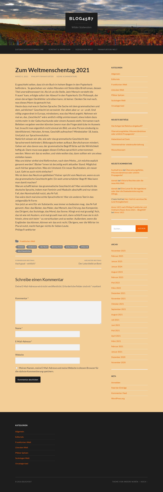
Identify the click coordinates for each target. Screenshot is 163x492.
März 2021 (116, 341)
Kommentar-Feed (119, 393)
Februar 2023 (117, 277)
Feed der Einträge (119, 387)
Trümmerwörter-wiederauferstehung (127, 144)
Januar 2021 (116, 351)
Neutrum (44, 247)
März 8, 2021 (21, 76)
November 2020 (118, 362)
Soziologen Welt (84, 49)
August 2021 (117, 314)
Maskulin (32, 247)
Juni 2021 (115, 325)
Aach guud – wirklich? (25, 262)
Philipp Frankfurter (42, 76)
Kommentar (22, 298)
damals (114, 180)
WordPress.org (118, 398)
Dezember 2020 (118, 357)
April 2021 (116, 336)
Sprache (84, 247)
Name (19, 328)
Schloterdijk (71, 247)
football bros (117, 170)
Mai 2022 (115, 282)
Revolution (57, 247)
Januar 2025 (116, 261)
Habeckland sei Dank (120, 139)
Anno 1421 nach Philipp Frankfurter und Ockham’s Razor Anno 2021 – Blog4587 (129, 208)
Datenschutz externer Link (29, 49)
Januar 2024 (116, 266)
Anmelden (115, 382)
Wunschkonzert (118, 150)
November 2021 (118, 298)
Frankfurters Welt (107, 49)
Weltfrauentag (24, 251)
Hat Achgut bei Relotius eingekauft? (126, 126)
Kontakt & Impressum (59, 49)
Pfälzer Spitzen (117, 95)
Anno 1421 (119, 212)
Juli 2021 (115, 319)
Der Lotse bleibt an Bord (90, 262)
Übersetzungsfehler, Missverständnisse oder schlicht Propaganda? (128, 132)
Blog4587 (81, 18)
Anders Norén (131, 482)
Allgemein (115, 74)
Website (19, 354)
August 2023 (117, 272)
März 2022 (116, 288)
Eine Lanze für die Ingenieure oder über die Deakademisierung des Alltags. (128, 191)
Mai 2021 (115, 330)
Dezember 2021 (118, 293)
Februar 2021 (117, 346)
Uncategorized (117, 106)
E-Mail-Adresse (23, 341)
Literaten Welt (117, 90)
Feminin (21, 247)
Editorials (115, 79)
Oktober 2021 (117, 304)
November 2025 (118, 250)
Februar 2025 (117, 256)
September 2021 (118, 309)
